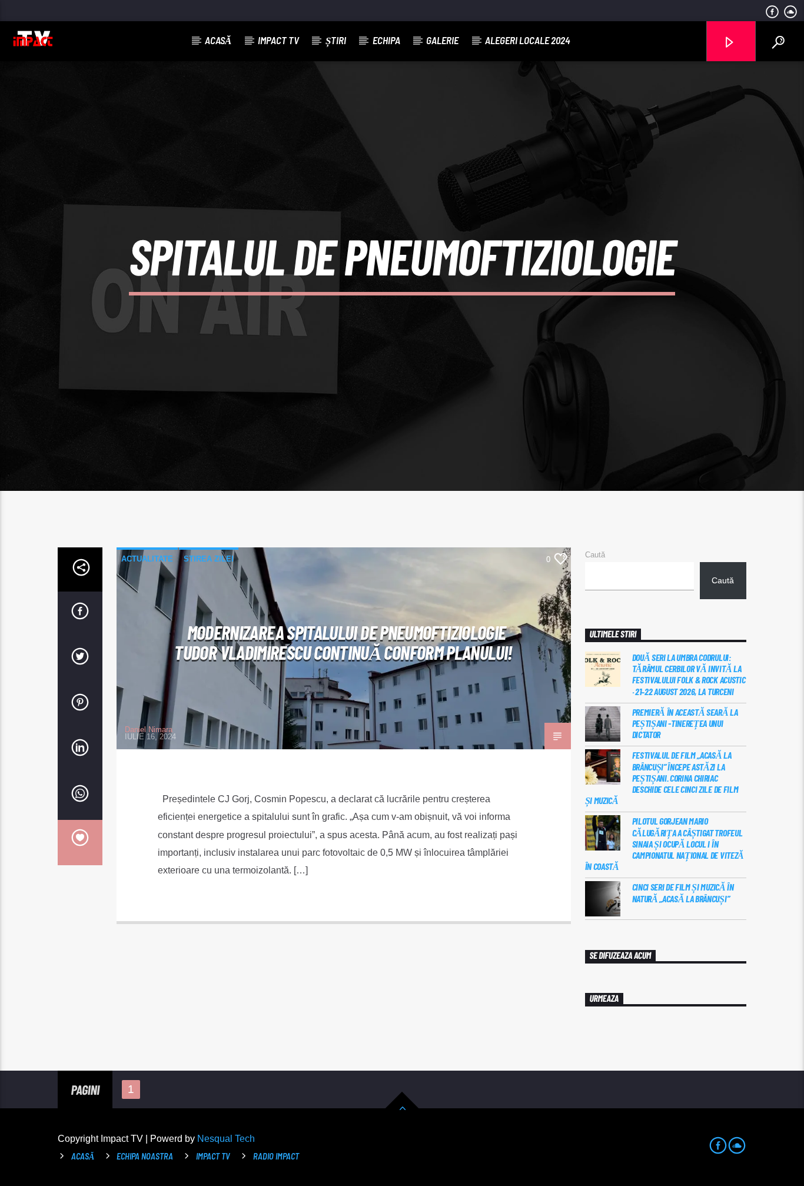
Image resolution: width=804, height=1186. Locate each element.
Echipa (386, 40)
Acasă (218, 40)
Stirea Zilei (209, 558)
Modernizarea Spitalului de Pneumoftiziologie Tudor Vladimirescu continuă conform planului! (343, 642)
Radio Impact (276, 1156)
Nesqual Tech (226, 1139)
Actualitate (147, 558)
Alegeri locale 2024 (527, 40)
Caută (595, 554)
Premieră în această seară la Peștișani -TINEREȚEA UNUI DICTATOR (685, 723)
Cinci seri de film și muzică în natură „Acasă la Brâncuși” (683, 892)
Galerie (442, 40)
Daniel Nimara (148, 729)
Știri (335, 40)
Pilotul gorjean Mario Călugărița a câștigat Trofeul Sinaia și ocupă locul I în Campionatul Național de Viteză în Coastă (664, 843)
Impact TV (278, 40)
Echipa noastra (145, 1156)
